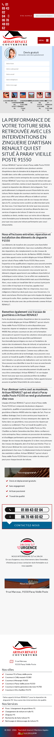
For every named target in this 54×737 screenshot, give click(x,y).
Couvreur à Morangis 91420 (16, 680)
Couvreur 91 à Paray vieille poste (18, 674)
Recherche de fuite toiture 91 (17, 718)
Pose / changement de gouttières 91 (20, 708)
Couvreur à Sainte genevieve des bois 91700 (23, 687)
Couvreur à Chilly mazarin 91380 (18, 677)
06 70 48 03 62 (5, 24)
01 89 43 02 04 (5, 10)
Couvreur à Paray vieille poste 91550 (20, 683)
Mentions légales (41, 730)
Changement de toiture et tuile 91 (19, 711)
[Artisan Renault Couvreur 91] (15, 38)
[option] (6, 98)
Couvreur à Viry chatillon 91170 (18, 690)
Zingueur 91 (10, 715)
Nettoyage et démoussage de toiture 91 (21, 721)
